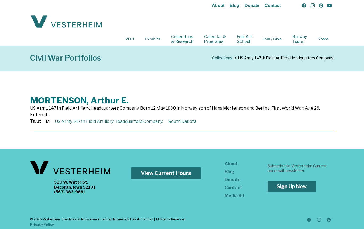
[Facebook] (304, 5)
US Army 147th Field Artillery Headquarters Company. (109, 121)
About (218, 5)
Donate (252, 5)
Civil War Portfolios (65, 58)
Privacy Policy (42, 225)
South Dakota (182, 121)
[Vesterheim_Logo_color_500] (66, 21)
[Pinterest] (321, 5)
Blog (234, 5)
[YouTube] (329, 5)
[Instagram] (312, 5)
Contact (273, 5)
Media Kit (235, 195)
